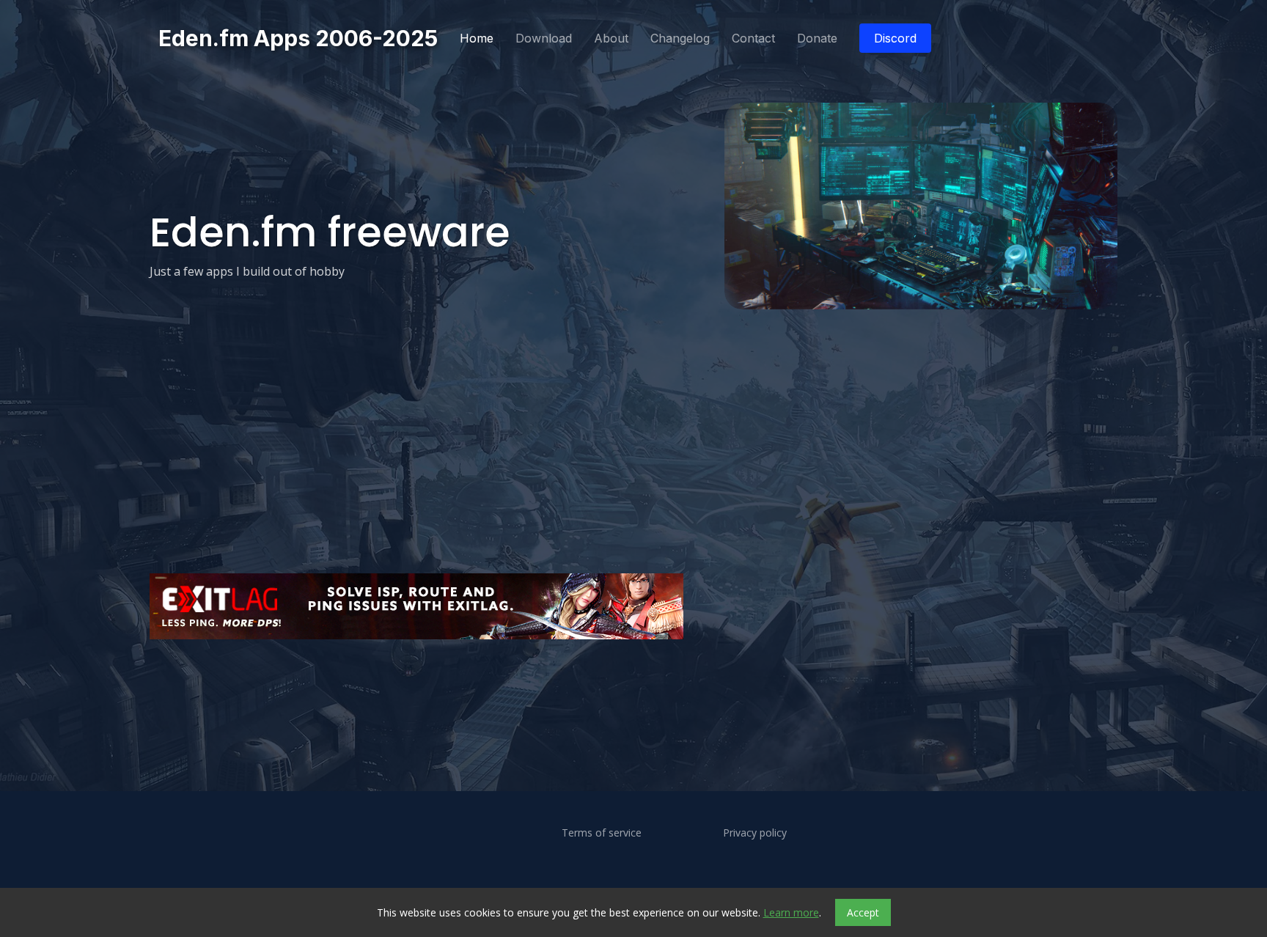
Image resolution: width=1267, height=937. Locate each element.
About (611, 38)
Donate (817, 38)
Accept (863, 912)
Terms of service (602, 833)
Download (543, 38)
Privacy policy (755, 833)
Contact (753, 38)
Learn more (791, 912)
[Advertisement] (589, 685)
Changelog (680, 38)
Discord (895, 38)
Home (476, 38)
